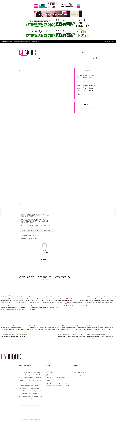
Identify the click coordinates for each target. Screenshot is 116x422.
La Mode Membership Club (81, 52)
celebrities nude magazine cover (28, 233)
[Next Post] (115, 211)
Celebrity (24, 55)
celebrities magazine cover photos (29, 230)
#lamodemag (23, 225)
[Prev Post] (1, 211)
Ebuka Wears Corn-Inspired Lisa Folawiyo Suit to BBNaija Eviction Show (26, 278)
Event (54, 46)
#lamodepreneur (45, 225)
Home (40, 46)
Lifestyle (49, 46)
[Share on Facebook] (92, 61)
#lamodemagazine (33, 225)
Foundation (79, 46)
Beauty (52, 52)
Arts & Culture (69, 52)
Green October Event (88, 46)
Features (65, 46)
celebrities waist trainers (27, 240)
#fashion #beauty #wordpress (27, 211)
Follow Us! (79, 94)
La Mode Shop (92, 52)
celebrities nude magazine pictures (29, 235)
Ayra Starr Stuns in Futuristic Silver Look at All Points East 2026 (25, 41)
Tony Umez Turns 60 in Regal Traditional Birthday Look (44, 277)
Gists (40, 52)
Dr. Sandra (25, 61)
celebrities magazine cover (40, 227)
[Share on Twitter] (94, 61)
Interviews (59, 46)
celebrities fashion (25, 227)
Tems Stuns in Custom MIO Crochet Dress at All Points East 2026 (62, 278)
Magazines (72, 46)
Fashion (46, 52)
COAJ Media (37, 419)
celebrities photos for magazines (29, 238)
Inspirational (59, 52)
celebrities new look (46, 230)
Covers (45, 46)
